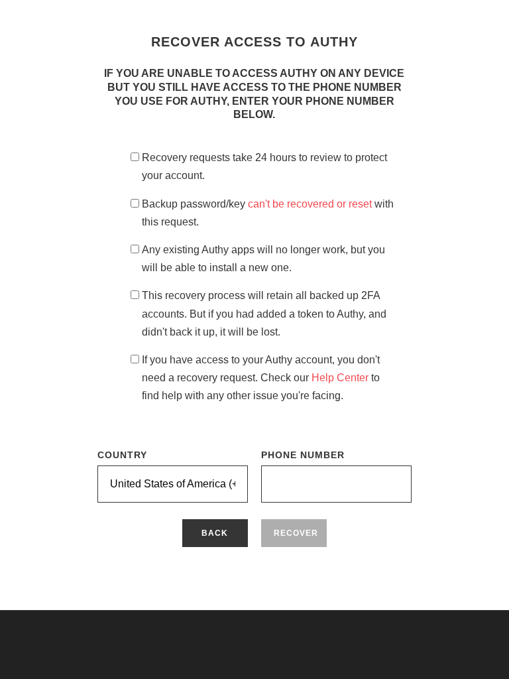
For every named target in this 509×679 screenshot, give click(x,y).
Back (214, 533)
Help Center (341, 377)
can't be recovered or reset (311, 204)
